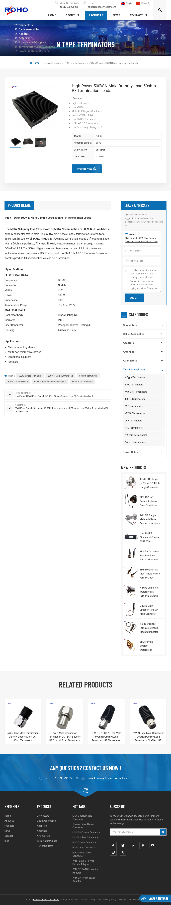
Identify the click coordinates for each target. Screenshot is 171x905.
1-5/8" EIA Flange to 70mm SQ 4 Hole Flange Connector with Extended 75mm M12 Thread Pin (150, 483)
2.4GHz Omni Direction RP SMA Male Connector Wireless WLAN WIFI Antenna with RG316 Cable (150, 610)
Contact (9, 836)
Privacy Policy (109, 899)
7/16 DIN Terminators (136, 391)
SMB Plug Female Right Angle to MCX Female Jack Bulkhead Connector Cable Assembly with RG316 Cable (150, 574)
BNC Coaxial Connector (84, 842)
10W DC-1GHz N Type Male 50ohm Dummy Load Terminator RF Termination (106, 737)
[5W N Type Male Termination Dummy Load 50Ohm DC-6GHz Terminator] (22, 717)
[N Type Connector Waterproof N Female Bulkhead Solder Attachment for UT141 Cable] (131, 591)
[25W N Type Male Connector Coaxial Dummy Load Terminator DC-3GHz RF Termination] (148, 717)
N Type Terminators (77, 63)
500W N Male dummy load (60, 376)
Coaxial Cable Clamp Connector (83, 826)
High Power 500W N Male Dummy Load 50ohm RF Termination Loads (141, 240)
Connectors (130, 325)
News (116, 15)
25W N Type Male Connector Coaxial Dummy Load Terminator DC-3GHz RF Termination (148, 737)
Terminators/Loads (53, 63)
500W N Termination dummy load (50, 382)
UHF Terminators (133, 420)
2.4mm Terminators (135, 442)
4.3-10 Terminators (135, 399)
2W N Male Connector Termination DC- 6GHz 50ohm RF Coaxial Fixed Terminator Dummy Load (64, 737)
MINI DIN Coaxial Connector (86, 832)
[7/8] (131, 519)
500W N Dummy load (18, 382)
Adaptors (128, 342)
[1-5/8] (131, 483)
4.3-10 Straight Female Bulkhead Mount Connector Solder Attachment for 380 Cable (150, 628)
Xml (99, 899)
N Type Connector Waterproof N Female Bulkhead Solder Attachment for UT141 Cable (150, 592)
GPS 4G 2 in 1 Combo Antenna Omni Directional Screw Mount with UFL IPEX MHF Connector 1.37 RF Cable (149, 501)
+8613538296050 (69, 7)
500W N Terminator (88, 376)
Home (52, 15)
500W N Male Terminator (30, 376)
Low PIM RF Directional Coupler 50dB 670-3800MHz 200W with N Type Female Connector (150, 538)
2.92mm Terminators (136, 435)
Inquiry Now (84, 168)
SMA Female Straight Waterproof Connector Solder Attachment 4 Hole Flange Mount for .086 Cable (150, 646)
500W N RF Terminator (82, 382)
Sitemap (84, 899)
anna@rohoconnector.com (102, 7)
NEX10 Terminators (135, 413)
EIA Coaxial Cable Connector (81, 854)
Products (96, 15)
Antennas (128, 351)
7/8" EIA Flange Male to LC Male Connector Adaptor (150, 519)
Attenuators (130, 360)
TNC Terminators (134, 427)
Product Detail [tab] (19, 205)
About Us (72, 15)
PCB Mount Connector (84, 847)
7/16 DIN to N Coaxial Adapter (83, 879)
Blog (7, 841)
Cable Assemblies (133, 334)
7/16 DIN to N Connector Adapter (85, 871)
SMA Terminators (134, 384)
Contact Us (138, 15)
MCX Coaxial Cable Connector (82, 817)
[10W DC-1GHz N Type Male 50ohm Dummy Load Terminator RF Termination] (106, 717)
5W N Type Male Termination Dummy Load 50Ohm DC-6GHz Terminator (23, 737)
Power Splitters (132, 452)
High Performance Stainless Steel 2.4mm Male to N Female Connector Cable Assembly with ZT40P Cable (149, 556)
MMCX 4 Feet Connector (85, 837)
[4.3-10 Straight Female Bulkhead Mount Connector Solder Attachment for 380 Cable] (131, 627)
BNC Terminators (134, 406)
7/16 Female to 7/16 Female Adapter (83, 863)
